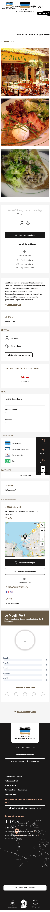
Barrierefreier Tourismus (16, 790)
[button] (29, 6)
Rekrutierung (11, 794)
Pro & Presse (10, 785)
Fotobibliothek (11, 781)
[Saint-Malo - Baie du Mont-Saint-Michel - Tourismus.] (25, 7)
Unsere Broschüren (13, 776)
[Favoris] (34, 6)
